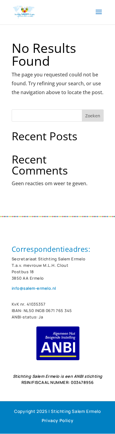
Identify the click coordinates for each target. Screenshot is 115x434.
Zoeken (92, 116)
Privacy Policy (57, 420)
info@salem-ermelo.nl (34, 288)
